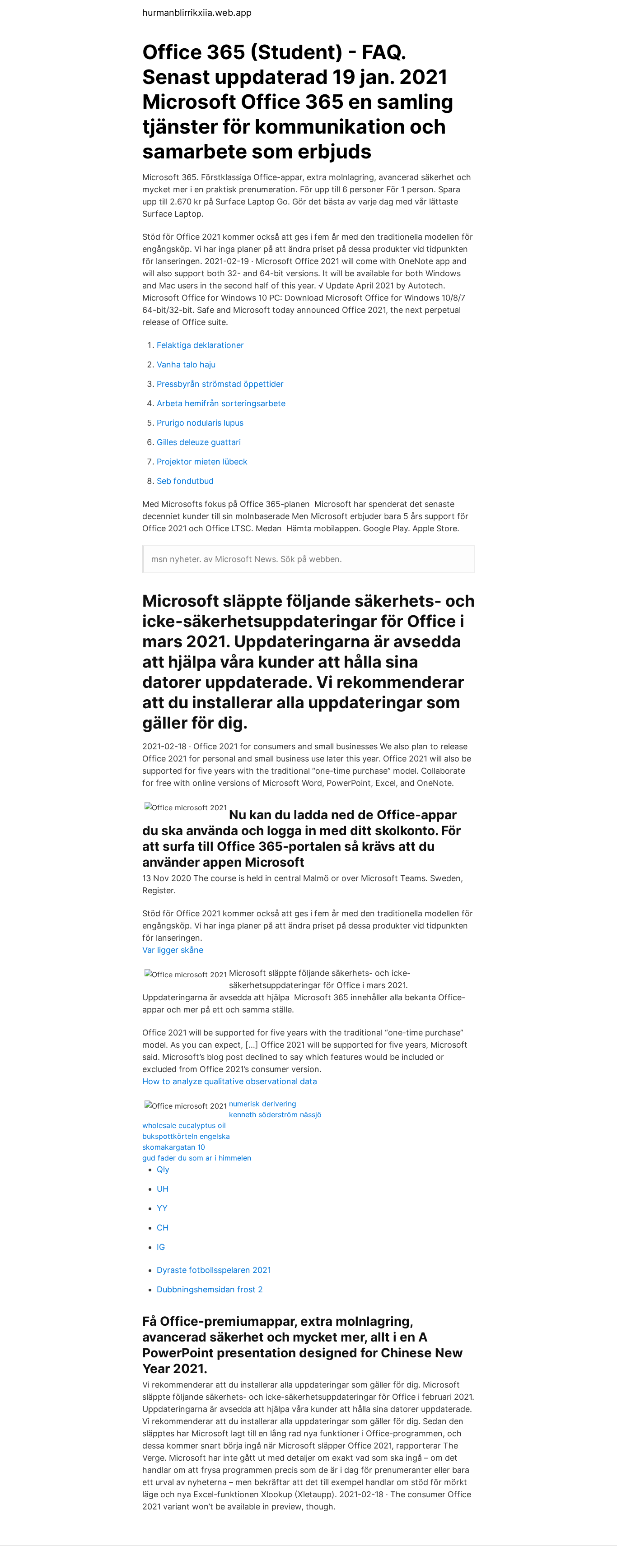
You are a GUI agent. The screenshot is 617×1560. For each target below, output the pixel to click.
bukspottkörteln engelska (186, 1136)
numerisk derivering (262, 1103)
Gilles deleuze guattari (199, 442)
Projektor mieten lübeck (202, 461)
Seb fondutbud (185, 481)
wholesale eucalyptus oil (184, 1125)
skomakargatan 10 (173, 1146)
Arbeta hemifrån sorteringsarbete (221, 403)
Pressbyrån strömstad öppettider (220, 384)
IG (161, 1247)
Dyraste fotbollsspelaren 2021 (214, 1270)
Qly (163, 1169)
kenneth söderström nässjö (275, 1114)
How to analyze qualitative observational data (229, 1081)
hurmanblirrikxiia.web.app (197, 12)
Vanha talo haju (186, 364)
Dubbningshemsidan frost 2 (210, 1289)
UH (162, 1188)
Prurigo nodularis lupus (200, 422)
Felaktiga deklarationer (200, 345)
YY (162, 1208)
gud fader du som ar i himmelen (196, 1157)
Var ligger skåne (172, 950)
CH (162, 1227)
